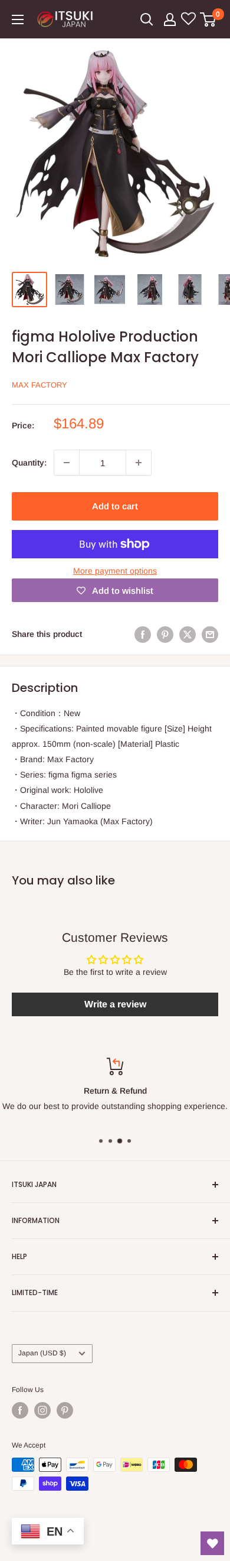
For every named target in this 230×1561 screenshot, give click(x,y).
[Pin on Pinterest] (165, 634)
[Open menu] (18, 19)
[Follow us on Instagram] (42, 1410)
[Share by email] (210, 634)
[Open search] (146, 19)
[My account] (170, 19)
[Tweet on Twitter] (187, 634)
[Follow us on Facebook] (20, 1410)
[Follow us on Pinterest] (65, 1410)
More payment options (115, 570)
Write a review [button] (115, 1004)
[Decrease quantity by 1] (66, 462)
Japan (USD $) (42, 1353)
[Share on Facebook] (142, 634)
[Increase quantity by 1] (138, 462)
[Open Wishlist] (212, 1543)
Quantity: (29, 462)
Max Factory (39, 385)
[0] (208, 19)
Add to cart (115, 506)
